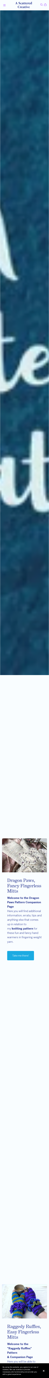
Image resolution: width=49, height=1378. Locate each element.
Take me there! (20, 955)
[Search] (41, 4)
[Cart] (46, 4)
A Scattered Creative (23, 5)
